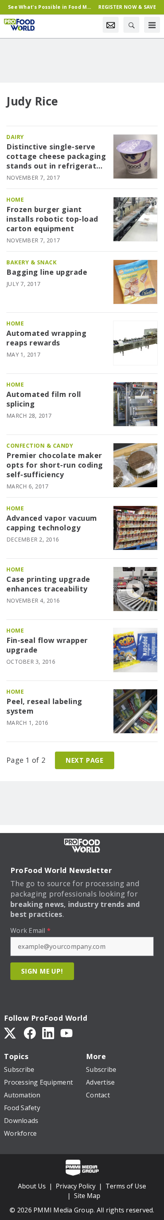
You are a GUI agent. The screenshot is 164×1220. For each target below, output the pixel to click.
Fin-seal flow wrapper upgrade (47, 645)
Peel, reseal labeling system (44, 706)
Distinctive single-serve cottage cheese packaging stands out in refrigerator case (56, 156)
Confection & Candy (39, 445)
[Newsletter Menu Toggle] (111, 25)
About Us (32, 1186)
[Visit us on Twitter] (11, 1032)
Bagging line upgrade (46, 272)
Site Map (87, 1195)
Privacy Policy (76, 1186)
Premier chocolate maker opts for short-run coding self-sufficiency (54, 465)
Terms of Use (125, 1186)
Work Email (30, 930)
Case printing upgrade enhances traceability (48, 584)
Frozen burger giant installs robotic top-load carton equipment (52, 219)
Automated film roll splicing (43, 399)
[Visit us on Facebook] (30, 1032)
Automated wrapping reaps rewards (46, 338)
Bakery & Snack (31, 262)
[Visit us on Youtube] (66, 1032)
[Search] (131, 25)
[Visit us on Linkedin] (48, 1032)
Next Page (84, 760)
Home (15, 199)
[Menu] (152, 25)
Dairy (15, 137)
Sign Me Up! (42, 971)
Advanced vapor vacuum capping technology (51, 523)
